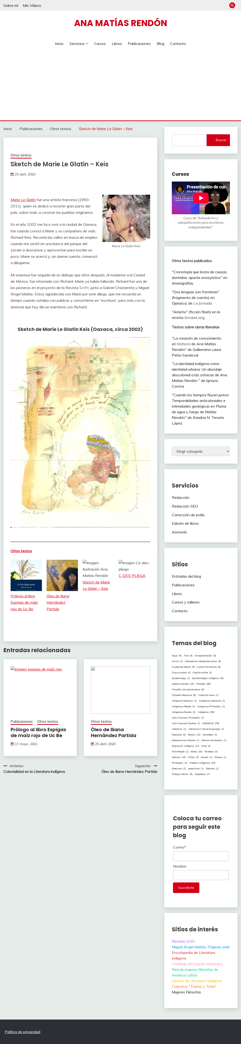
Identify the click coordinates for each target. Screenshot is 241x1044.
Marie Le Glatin (23, 199)
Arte (188, 655)
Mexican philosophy (213, 740)
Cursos (100, 43)
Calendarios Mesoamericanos (203, 661)
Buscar (221, 140)
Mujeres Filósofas (186, 992)
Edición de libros (185, 523)
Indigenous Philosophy (211, 706)
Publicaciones (139, 43)
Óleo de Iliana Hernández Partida (58, 602)
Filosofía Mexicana (184, 695)
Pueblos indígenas (202, 762)
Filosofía (203, 683)
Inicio (59, 43)
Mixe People (180, 751)
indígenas (206, 712)
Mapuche (179, 734)
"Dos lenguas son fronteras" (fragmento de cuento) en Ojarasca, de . (195, 298)
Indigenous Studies (184, 712)
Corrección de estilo (188, 514)
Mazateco (210, 734)
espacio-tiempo (183, 683)
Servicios (76, 43)
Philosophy (179, 762)
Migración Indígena (185, 745)
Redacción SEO (185, 506)
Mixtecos (211, 751)
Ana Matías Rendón (120, 23)
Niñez (193, 757)
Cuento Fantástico (209, 666)
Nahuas (179, 757)
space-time (196, 768)
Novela (206, 757)
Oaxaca (220, 757)
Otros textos (21, 155)
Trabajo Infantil (182, 774)
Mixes (196, 751)
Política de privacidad (22, 1031)
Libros (117, 43)
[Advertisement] (120, 85)
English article (202, 672)
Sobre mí (11, 5)
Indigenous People (183, 706)
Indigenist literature (184, 700)
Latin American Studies (186, 723)
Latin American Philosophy (188, 717)
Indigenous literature (212, 700)
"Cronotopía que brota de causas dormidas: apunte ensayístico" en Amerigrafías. (199, 278)
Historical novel (208, 695)
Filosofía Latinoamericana (188, 689)
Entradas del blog (186, 576)
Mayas (194, 734)
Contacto (178, 43)
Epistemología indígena (208, 678)
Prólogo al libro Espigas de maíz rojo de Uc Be (24, 602)
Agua (177, 655)
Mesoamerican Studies (185, 740)
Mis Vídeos (32, 5)
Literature (179, 729)
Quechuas (179, 768)
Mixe (206, 745)
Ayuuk (177, 661)
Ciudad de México (183, 666)
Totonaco (212, 768)
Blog (160, 43)
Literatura (210, 723)
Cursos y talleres (186, 602)
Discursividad (181, 672)
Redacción (180, 497)
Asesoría (179, 532)
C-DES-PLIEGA (132, 575)
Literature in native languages (206, 729)
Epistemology (181, 678)
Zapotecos (202, 774)
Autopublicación (205, 655)
